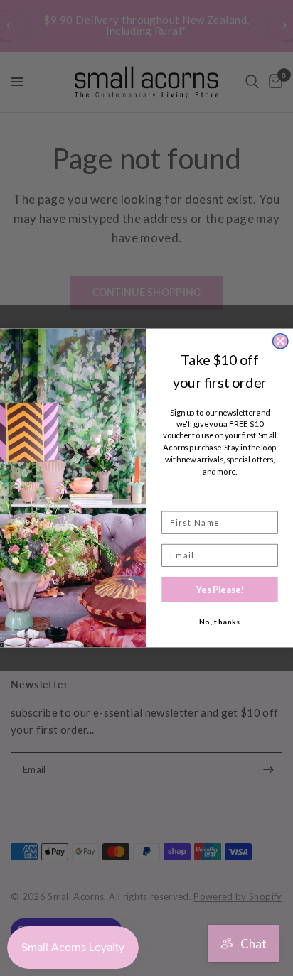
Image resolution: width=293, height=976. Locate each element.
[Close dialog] (280, 341)
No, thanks (219, 622)
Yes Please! (220, 589)
